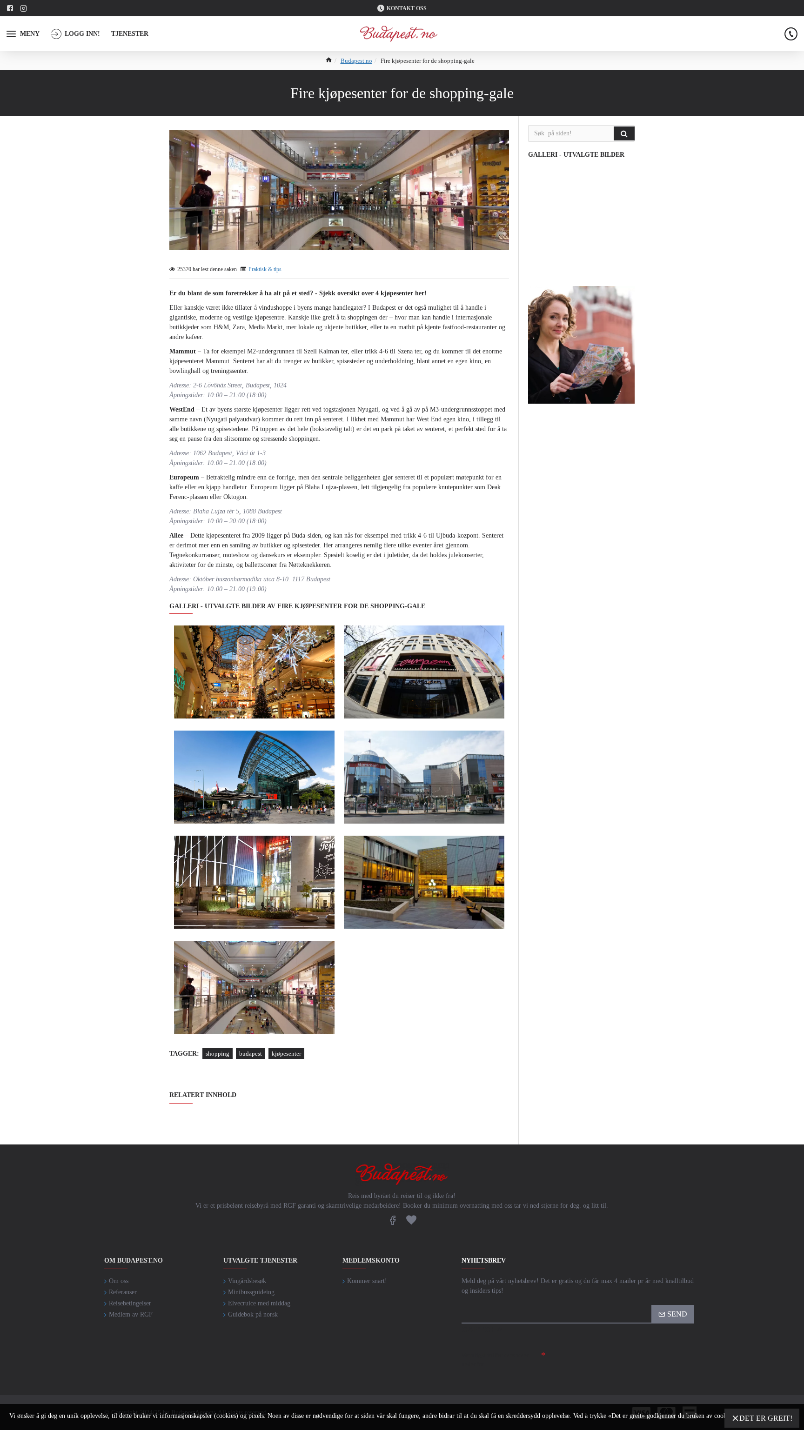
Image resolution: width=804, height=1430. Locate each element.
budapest (250, 1053)
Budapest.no (356, 60)
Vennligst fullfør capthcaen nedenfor (496, 1359)
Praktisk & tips (264, 269)
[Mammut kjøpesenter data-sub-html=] (424, 777)
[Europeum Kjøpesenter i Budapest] (424, 672)
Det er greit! (765, 1418)
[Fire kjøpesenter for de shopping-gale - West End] (254, 777)
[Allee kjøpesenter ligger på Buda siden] (254, 882)
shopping (217, 1053)
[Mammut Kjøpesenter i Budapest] (254, 672)
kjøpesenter (286, 1053)
